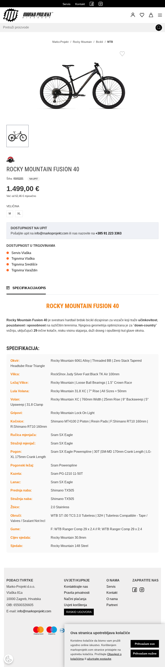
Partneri (112, 605)
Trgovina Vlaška (23, 258)
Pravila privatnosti (77, 592)
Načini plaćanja (75, 599)
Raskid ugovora (79, 612)
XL (19, 213)
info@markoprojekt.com (51, 233)
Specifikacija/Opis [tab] (29, 288)
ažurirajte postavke (99, 658)
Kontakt (80, 4)
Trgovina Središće (24, 264)
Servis (66, 4)
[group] (82, 84)
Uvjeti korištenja (75, 605)
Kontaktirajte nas (76, 586)
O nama (112, 599)
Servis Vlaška (21, 253)
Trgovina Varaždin (24, 270)
